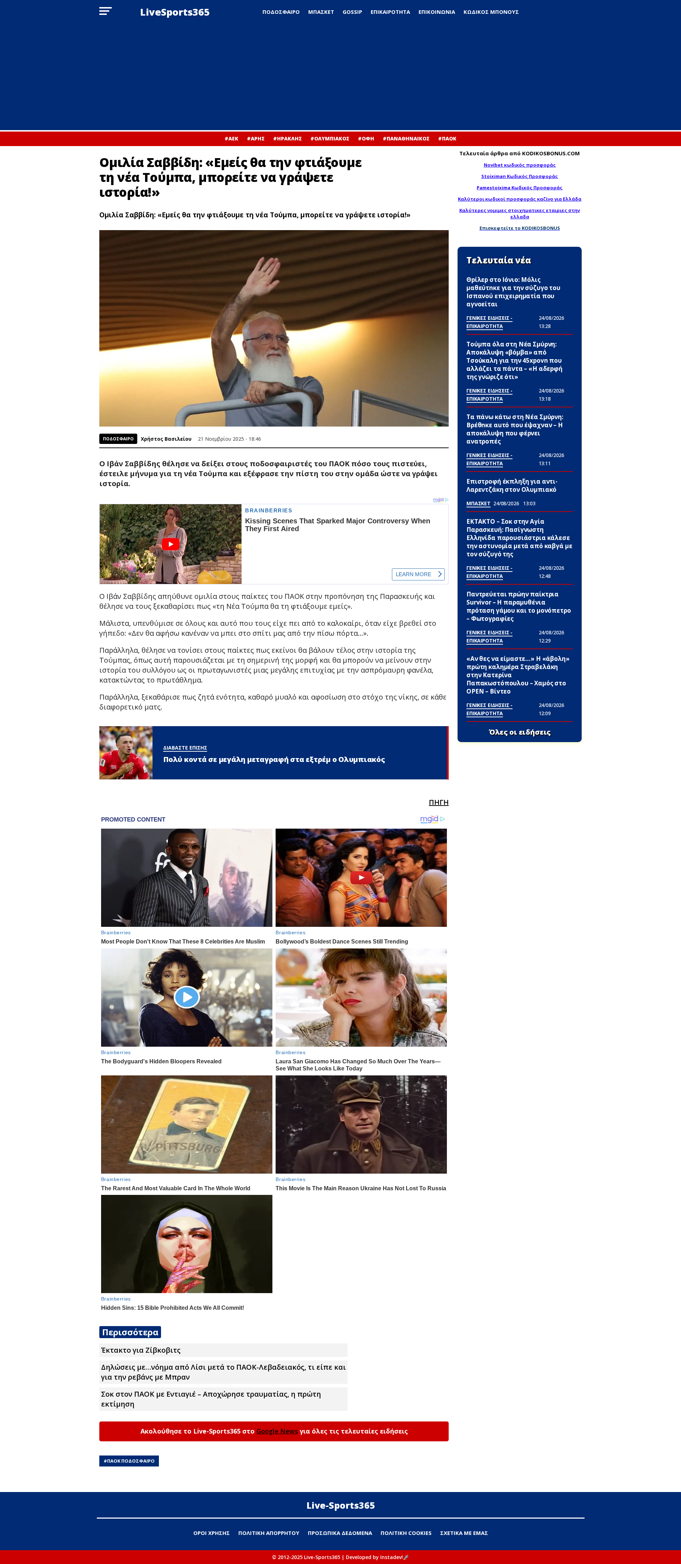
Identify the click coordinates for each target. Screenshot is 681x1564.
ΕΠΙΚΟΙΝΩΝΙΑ (437, 11)
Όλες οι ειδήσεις (520, 732)
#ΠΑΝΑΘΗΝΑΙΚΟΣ (406, 138)
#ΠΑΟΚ (447, 138)
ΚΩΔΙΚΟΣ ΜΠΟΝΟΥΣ (491, 11)
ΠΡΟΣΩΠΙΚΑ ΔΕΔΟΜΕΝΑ (340, 1532)
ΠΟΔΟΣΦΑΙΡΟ (281, 11)
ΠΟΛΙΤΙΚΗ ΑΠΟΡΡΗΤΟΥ (268, 1532)
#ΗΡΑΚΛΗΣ (287, 138)
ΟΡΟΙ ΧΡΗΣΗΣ (211, 1532)
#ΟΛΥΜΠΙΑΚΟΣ (329, 138)
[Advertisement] (340, 77)
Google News (277, 1431)
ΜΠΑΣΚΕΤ (321, 11)
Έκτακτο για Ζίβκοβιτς (141, 1350)
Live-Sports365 (340, 1505)
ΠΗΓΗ (439, 802)
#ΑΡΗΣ (256, 138)
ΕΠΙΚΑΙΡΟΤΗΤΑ (390, 11)
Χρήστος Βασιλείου (166, 438)
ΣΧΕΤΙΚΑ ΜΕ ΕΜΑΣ (464, 1532)
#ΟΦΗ (366, 138)
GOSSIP (352, 11)
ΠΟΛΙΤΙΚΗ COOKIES (406, 1532)
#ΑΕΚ (231, 138)
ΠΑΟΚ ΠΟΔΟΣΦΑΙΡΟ (131, 1461)
